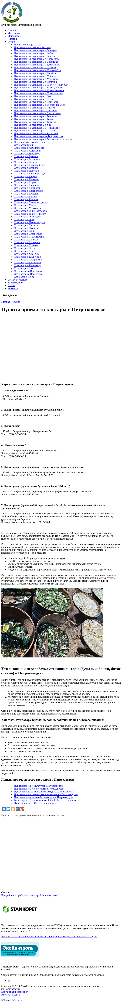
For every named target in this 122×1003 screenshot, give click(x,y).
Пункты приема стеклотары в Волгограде (36, 59)
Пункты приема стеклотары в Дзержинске (37, 64)
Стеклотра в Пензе (24, 276)
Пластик (12, 38)
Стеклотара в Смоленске (27, 228)
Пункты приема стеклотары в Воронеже (36, 61)
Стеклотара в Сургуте (26, 239)
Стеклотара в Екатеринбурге (29, 165)
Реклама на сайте (10, 994)
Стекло (11, 41)
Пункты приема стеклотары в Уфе (32, 124)
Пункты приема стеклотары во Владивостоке (38, 136)
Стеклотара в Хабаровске (28, 259)
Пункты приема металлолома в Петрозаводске (39, 788)
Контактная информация (14, 991)
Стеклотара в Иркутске (26, 170)
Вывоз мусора (15, 282)
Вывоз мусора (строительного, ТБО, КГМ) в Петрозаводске (46, 800)
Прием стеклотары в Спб (27, 44)
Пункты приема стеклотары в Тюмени (35, 122)
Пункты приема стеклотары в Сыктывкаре (37, 113)
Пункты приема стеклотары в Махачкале (36, 79)
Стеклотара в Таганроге (27, 242)
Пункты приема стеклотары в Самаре (34, 107)
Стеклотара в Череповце (27, 265)
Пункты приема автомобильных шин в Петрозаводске (43, 797)
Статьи (11, 285)
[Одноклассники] (13, 809)
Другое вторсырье (17, 279)
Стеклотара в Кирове (25, 182)
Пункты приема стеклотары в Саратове (35, 110)
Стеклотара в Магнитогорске (30, 202)
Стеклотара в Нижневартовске (30, 210)
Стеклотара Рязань (24, 145)
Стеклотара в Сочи (24, 231)
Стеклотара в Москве (25, 205)
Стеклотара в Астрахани (27, 150)
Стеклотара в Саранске (26, 225)
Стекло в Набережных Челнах (30, 142)
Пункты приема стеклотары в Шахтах (34, 130)
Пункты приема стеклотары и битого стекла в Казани (43, 139)
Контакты (13, 288)
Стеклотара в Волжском (27, 159)
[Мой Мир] (18, 809)
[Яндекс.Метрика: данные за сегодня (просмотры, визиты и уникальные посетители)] (11, 1000)
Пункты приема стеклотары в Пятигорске (37, 102)
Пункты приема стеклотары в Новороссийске (39, 90)
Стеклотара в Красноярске (28, 190)
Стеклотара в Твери (24, 248)
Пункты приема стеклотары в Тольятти (35, 116)
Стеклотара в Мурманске (27, 208)
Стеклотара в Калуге (25, 176)
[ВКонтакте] (4, 809)
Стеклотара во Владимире (28, 274)
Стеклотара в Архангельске (29, 147)
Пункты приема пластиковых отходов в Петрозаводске (44, 791)
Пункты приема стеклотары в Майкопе (35, 76)
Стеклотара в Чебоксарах (27, 262)
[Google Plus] (22, 809)
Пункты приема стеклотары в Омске (34, 96)
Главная (12, 30)
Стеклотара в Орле (24, 219)
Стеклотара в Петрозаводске (29, 222)
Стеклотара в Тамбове (26, 245)
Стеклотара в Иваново (26, 167)
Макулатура (14, 33)
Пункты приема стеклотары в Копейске (35, 73)
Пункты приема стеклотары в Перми (34, 99)
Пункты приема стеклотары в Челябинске (37, 127)
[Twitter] (8, 809)
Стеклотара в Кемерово (26, 179)
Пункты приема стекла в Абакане (32, 47)
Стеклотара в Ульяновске (27, 256)
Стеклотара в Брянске (26, 156)
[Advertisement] (61, 855)
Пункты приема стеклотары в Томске (34, 119)
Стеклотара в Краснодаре (28, 188)
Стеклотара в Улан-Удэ (26, 254)
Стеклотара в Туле (24, 251)
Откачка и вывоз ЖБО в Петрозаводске (35, 803)
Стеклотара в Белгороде (27, 153)
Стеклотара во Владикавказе (29, 271)
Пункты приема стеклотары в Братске (34, 56)
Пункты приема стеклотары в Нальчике (35, 81)
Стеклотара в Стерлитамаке (29, 236)
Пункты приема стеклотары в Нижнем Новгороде (41, 84)
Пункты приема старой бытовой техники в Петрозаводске (46, 794)
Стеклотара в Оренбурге (27, 216)
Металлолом (14, 36)
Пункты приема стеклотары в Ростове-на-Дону (39, 104)
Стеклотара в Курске (25, 196)
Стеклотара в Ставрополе (28, 233)
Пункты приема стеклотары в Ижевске (35, 67)
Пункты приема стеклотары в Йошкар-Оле (37, 70)
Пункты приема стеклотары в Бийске (34, 53)
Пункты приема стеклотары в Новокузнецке (38, 87)
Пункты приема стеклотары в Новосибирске (38, 93)
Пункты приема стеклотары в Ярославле (36, 133)
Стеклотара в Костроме (26, 185)
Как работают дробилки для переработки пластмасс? (30, 895)
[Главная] (12, 22)
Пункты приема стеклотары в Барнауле (35, 50)
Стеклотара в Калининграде (29, 173)
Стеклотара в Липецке (26, 199)
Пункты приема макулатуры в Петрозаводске (38, 785)
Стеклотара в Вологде (26, 162)
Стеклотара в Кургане (26, 193)
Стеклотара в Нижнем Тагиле (30, 213)
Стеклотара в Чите (24, 268)
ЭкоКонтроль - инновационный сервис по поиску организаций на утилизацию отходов (49, 936)
